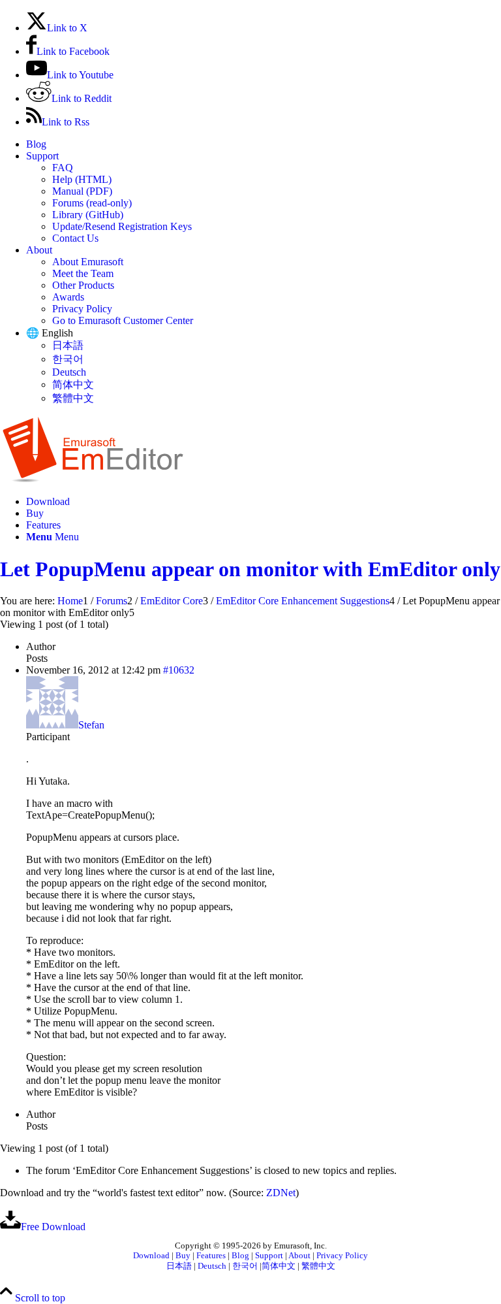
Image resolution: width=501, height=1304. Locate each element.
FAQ (62, 167)
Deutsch (69, 372)
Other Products (83, 285)
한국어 (68, 359)
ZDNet (281, 1192)
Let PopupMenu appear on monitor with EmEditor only (250, 569)
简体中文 (73, 384)
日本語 (68, 345)
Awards (68, 296)
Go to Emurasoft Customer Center (122, 320)
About (39, 249)
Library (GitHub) (87, 214)
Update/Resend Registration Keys (122, 226)
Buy (182, 1255)
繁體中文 (73, 398)
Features (211, 1255)
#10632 (178, 670)
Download (151, 1255)
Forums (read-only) (92, 202)
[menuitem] (263, 144)
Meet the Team (83, 273)
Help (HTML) (82, 179)
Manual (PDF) (82, 191)
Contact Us (75, 238)
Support (42, 155)
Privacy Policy (82, 308)
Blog (36, 144)
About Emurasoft (87, 261)
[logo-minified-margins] (93, 479)
